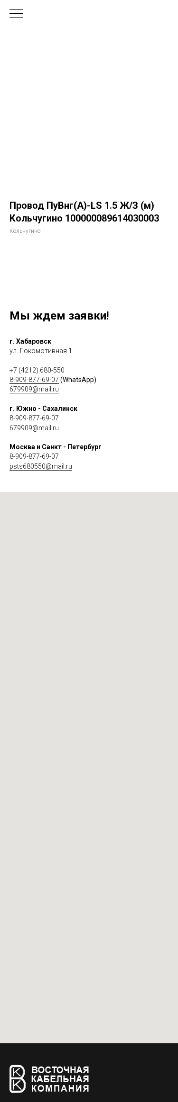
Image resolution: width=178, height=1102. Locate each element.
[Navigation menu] (16, 14)
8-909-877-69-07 (34, 379)
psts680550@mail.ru (40, 466)
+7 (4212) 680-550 (37, 370)
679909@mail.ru (34, 389)
